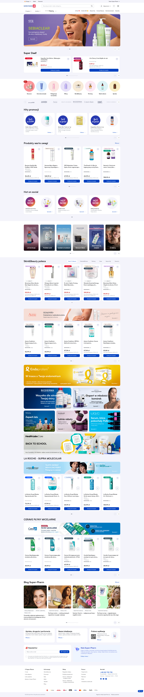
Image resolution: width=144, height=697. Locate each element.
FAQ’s (82, 679)
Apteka (37, 11)
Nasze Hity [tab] (108, 261)
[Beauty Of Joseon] (66, 102)
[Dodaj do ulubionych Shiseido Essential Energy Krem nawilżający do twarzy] (98, 266)
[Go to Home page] (30, 6)
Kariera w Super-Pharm (30, 679)
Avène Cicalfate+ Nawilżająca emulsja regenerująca (109, 342)
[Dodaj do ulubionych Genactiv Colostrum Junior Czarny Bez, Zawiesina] (117, 149)
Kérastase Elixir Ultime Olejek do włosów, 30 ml (110, 284)
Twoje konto (84, 672)
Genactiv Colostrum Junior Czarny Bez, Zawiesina (109, 166)
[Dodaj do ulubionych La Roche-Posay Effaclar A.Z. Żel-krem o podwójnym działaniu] (117, 478)
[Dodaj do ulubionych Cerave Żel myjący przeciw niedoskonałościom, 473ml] (78, 539)
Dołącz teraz (84, 656)
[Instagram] (106, 679)
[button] (115, 49)
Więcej (27, 637)
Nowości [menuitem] (40, 1)
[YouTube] (103, 679)
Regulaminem (62, 656)
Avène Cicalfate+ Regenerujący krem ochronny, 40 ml (50, 342)
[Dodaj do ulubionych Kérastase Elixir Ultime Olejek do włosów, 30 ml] (117, 266)
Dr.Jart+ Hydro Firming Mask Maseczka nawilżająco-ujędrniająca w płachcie (72, 284)
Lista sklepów (28, 674)
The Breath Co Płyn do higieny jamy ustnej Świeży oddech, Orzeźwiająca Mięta (91, 166)
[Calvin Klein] (89, 102)
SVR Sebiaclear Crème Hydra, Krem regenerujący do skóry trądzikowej (71, 166)
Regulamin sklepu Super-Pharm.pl (103, 694)
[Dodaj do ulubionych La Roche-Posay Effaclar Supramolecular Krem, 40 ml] (58, 478)
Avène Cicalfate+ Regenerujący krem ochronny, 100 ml (30, 342)
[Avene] (55, 102)
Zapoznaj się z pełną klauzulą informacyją (43, 658)
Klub (45, 676)
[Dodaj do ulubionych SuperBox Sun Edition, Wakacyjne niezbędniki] (68, 59)
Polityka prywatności (68, 674)
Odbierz (49, 132)
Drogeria (28, 11)
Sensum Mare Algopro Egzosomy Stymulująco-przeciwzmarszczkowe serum (51, 166)
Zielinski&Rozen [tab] (84, 261)
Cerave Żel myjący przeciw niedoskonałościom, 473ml (72, 556)
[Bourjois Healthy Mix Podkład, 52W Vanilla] (33, 154)
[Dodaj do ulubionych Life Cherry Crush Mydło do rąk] (117, 59)
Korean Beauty (100, 10)
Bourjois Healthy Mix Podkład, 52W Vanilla (31, 166)
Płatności (83, 676)
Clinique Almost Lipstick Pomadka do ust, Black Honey (52, 284)
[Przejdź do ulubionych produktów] (113, 6)
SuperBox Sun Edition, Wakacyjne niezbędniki (50, 59)
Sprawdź (49, 211)
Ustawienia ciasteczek (86, 681)
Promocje (46, 674)
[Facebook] (101, 679)
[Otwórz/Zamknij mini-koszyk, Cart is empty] (118, 6)
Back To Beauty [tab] (72, 261)
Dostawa (83, 674)
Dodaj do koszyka (55, 70)
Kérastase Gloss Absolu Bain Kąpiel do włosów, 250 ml (32, 284)
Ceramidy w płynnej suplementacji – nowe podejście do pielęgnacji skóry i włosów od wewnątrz (34, 617)
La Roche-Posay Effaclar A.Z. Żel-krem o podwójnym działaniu (110, 495)
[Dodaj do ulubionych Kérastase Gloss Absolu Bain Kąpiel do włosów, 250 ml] (39, 266)
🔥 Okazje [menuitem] (26, 1)
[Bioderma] (77, 102)
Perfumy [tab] (94, 261)
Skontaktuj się (47, 672)
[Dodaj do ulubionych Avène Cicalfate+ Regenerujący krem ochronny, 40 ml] (58, 325)
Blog (45, 684)
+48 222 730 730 (106, 672)
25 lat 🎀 (77, 10)
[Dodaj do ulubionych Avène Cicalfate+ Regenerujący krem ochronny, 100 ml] (39, 325)
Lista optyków (28, 676)
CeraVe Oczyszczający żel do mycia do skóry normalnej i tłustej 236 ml (110, 556)
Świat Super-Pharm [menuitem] (113, 1)
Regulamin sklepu (67, 672)
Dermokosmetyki (110, 10)
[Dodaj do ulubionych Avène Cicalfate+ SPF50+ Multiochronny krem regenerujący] (78, 325)
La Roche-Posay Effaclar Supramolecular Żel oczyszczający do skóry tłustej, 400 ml (32, 495)
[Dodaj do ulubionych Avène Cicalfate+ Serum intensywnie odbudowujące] (98, 325)
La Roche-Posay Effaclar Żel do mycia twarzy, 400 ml (91, 495)
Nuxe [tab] (100, 261)
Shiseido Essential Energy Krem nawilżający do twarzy (91, 284)
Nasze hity (92, 10)
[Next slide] (118, 137)
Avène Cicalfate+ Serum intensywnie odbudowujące (91, 342)
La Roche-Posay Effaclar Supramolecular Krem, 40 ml (52, 495)
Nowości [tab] (117, 261)
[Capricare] (100, 102)
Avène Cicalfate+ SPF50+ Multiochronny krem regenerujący (71, 342)
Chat (141, 691)
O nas (26, 672)
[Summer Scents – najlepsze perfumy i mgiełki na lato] (84, 596)
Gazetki (45, 681)
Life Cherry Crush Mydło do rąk (98, 58)
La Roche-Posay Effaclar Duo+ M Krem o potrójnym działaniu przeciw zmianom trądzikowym (72, 495)
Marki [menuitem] (34, 1)
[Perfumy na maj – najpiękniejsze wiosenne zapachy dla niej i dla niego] (108, 596)
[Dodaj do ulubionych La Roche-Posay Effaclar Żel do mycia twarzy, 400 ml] (98, 478)
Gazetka (117, 10)
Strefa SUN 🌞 (84, 10)
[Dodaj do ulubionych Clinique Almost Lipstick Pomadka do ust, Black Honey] (58, 266)
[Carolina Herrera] (111, 102)
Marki (45, 679)
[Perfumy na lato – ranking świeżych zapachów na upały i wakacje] (59, 596)
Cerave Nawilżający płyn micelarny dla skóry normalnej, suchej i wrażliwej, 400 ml (32, 556)
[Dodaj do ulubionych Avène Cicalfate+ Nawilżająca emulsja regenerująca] (117, 325)
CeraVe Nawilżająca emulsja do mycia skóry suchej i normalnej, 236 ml (91, 556)
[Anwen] (44, 102)
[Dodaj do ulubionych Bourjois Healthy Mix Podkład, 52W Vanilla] (39, 149)
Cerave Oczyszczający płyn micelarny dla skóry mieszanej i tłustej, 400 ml (52, 556)
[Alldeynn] (33, 102)
